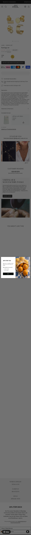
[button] (27, 531)
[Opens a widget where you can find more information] (6, 532)
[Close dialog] (29, 258)
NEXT (8, 273)
